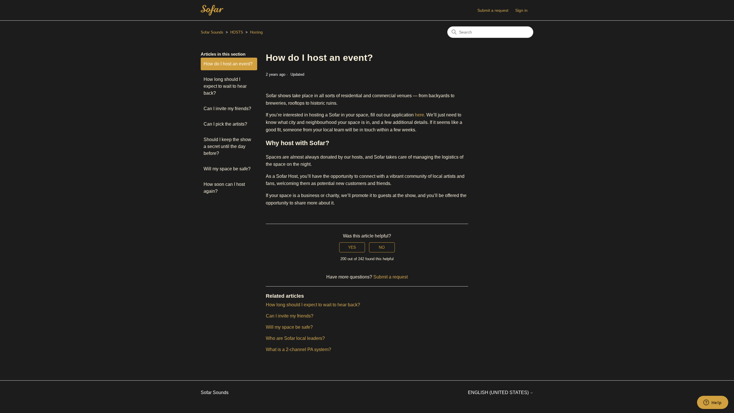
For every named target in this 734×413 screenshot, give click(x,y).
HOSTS (236, 32)
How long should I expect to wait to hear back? (225, 86)
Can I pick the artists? (225, 124)
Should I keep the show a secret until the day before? (227, 146)
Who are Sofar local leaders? (295, 338)
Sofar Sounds (212, 32)
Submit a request (492, 10)
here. (420, 114)
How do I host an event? (228, 63)
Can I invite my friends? (227, 108)
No (382, 247)
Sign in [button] (521, 10)
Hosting (256, 32)
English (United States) (499, 392)
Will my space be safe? (227, 168)
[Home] (212, 10)
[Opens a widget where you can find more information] (712, 403)
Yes (352, 247)
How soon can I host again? (224, 188)
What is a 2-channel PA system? (298, 349)
